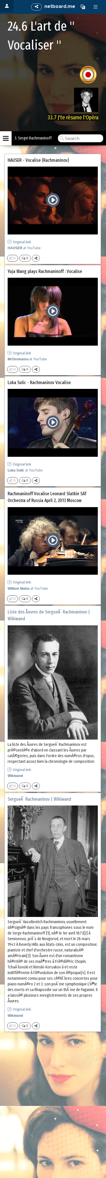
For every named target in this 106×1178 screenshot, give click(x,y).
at (24, 248)
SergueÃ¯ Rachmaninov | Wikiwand (39, 799)
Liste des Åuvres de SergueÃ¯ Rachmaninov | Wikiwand (49, 615)
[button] (82, 7)
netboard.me (59, 6)
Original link (22, 242)
